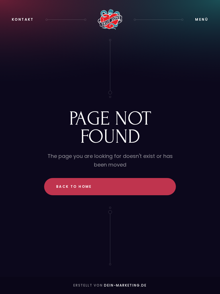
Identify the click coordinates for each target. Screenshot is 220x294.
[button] (201, 19)
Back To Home (74, 186)
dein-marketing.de (125, 285)
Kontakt (23, 19)
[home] (110, 19)
